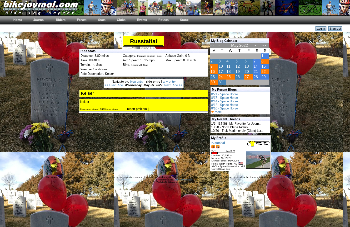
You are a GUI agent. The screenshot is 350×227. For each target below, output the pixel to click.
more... (219, 112)
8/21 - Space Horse (224, 94)
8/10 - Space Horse (224, 108)
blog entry (137, 81)
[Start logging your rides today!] (335, 30)
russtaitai (218, 143)
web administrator (183, 179)
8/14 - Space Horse (224, 101)
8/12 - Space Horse (224, 105)
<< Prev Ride (114, 85)
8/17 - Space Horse (224, 97)
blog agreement (282, 177)
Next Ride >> (173, 85)
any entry (169, 81)
